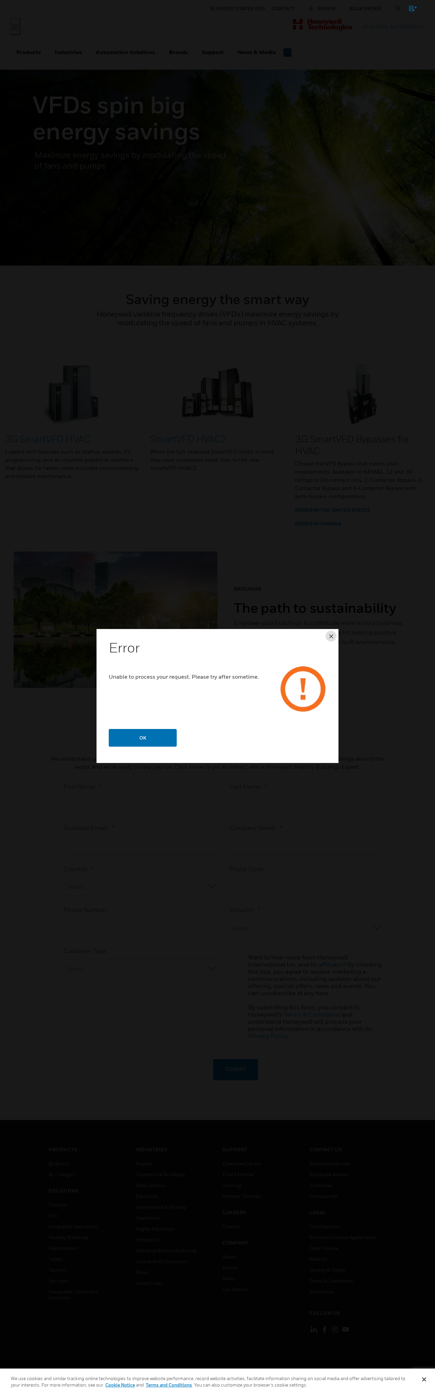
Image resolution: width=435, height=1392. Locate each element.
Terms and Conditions (169, 1385)
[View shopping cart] (410, 9)
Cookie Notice (120, 1385)
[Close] (424, 1379)
